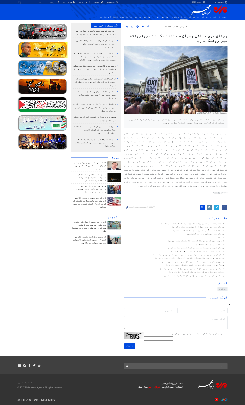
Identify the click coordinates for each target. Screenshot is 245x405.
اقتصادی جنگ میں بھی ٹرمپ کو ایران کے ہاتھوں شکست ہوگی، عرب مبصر (90, 165)
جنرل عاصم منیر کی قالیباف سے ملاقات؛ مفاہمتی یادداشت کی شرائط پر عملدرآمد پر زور (95, 129)
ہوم (224, 17)
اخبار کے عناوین (109, 17)
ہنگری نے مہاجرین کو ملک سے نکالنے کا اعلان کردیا (196, 272)
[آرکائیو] (20, 365)
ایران (216, 17)
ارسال (129, 346)
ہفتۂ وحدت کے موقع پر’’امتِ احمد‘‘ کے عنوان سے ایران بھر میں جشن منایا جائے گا (96, 94)
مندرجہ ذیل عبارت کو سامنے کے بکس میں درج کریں (200, 333)
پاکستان (206, 17)
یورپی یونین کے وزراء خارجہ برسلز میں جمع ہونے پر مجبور (192, 261)
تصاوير (148, 17)
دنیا (183, 17)
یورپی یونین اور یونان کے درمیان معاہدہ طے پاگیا (196, 251)
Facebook (83, 2)
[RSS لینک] (24, 365)
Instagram (111, 2)
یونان (221, 237)
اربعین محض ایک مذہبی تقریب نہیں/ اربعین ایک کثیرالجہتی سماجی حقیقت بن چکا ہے (89, 240)
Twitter (97, 2)
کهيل (156, 17)
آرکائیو (52, 2)
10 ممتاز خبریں (106, 25)
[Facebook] (29, 365)
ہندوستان (194, 17)
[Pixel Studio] (214, 399)
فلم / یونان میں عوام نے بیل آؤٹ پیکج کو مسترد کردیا (195, 265)
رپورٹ (116, 157)
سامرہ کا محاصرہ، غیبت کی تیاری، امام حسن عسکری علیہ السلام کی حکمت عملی (90, 177)
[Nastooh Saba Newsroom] (223, 399)
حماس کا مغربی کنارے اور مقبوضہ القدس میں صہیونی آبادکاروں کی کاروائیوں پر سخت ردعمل (94, 107)
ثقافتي (166, 17)
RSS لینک (67, 2)
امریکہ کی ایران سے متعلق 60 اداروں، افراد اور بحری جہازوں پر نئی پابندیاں (95, 43)
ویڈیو (138, 17)
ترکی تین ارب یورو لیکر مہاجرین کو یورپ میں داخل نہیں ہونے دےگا (188, 254)
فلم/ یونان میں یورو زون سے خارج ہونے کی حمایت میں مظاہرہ (191, 223)
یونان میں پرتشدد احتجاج (210, 244)
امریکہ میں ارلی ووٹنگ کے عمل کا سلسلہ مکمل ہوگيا (196, 241)
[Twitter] (34, 365)
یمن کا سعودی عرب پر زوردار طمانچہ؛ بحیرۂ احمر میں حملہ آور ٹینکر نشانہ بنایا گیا (95, 142)
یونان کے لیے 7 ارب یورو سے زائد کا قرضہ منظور (198, 230)
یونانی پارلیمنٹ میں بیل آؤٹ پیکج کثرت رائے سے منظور (194, 275)
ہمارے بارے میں (26, 382)
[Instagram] (39, 365)
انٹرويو (114, 216)
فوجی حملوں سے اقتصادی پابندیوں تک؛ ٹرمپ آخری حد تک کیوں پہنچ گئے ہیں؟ (89, 189)
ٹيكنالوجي (126, 17)
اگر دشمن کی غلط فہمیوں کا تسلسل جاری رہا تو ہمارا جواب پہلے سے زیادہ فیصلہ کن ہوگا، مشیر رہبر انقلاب (95, 56)
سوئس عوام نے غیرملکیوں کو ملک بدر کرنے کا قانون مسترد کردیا (189, 258)
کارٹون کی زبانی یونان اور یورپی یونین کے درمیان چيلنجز (192, 268)
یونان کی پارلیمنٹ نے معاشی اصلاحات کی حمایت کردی (196, 248)
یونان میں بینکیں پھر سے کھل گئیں (205, 234)
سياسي (175, 17)
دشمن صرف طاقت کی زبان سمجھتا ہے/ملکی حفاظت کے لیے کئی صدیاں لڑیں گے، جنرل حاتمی (95, 69)
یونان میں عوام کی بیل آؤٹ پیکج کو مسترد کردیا (198, 227)
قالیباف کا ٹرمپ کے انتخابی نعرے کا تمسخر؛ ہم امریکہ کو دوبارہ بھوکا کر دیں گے (95, 82)
